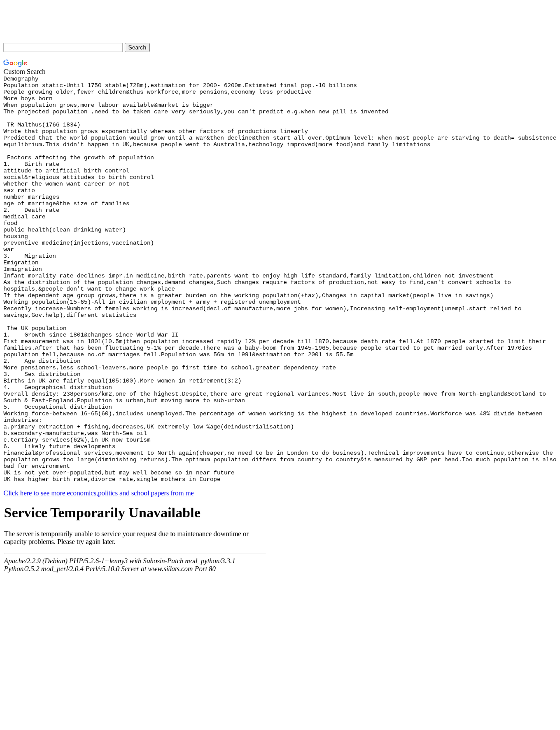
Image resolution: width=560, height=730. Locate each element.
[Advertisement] (163, 23)
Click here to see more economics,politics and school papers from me (99, 493)
